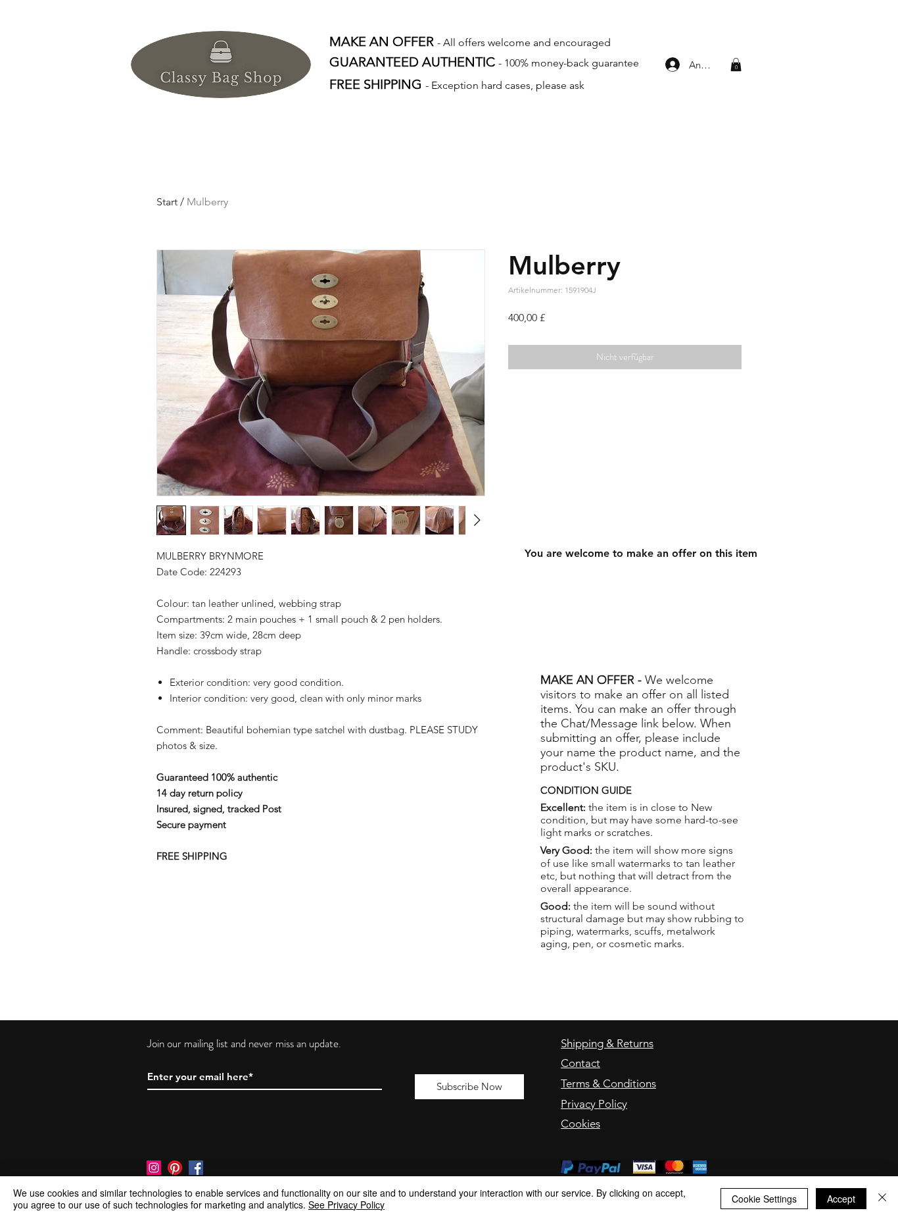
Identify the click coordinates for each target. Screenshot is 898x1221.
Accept (841, 1198)
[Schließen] (882, 1198)
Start (166, 201)
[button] (736, 64)
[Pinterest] (175, 1167)
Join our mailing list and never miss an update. (245, 1043)
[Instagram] (154, 1167)
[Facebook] (196, 1167)
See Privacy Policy (346, 1204)
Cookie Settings (764, 1198)
